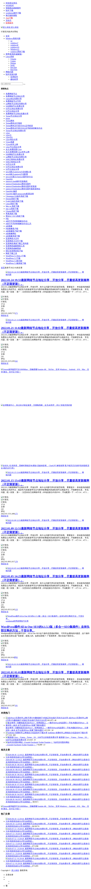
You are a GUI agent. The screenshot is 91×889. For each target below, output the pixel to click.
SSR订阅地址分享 (13, 162)
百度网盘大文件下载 (14, 241)
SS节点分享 (10, 164)
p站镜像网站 (11, 234)
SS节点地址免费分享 (14, 109)
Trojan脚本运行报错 (14, 123)
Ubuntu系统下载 (12, 211)
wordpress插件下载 (13, 13)
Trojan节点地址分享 (14, 116)
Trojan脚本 (10, 121)
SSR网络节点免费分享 (15, 106)
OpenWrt (9, 179)
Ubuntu (13, 59)
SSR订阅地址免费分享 (15, 159)
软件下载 (9, 10)
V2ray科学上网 (12, 144)
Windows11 (14, 49)
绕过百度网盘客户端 (14, 251)
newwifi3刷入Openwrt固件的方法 (19, 177)
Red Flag (13, 70)
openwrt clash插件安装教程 (16, 181)
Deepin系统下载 (12, 199)
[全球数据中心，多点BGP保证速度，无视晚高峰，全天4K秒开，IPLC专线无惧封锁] (36, 405)
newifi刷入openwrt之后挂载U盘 (18, 172)
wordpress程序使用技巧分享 (17, 621)
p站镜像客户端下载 (14, 231)
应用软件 (14, 77)
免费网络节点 (11, 94)
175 (16, 514)
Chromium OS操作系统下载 (17, 196)
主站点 (8, 20)
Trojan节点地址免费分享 (16, 131)
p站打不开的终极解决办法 (16, 221)
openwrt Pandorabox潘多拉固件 (18, 184)
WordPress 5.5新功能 (14, 261)
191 (16, 706)
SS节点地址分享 (12, 111)
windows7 (14, 43)
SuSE (12, 65)
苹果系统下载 (11, 214)
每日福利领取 (11, 15)
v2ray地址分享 (12, 139)
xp (11, 41)
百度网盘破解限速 (13, 248)
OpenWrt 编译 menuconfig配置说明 (20, 194)
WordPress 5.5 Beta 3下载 (16, 256)
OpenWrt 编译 (11, 191)
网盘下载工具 (11, 253)
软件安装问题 (11, 74)
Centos (13, 61)
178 (16, 562)
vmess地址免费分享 (14, 99)
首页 (7, 36)
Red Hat (13, 67)
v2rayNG (9, 137)
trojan (8, 118)
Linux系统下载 (12, 204)
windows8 (14, 45)
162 (16, 361)
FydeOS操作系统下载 (14, 201)
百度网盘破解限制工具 (15, 246)
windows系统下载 (17, 52)
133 (16, 609)
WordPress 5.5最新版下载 (16, 263)
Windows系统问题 (13, 38)
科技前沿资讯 (11, 3)
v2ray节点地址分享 (13, 147)
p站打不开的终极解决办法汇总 (18, 224)
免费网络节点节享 (13, 101)
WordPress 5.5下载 (13, 258)
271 (16, 313)
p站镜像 (9, 226)
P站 (7, 219)
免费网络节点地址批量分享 (17, 114)
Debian (13, 63)
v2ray (8, 133)
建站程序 (14, 79)
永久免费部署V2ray (14, 149)
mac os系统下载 (12, 209)
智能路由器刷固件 (13, 8)
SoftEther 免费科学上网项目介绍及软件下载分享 (68, 733)
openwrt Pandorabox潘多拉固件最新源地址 (23, 189)
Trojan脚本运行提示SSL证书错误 (19, 126)
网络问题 (9, 72)
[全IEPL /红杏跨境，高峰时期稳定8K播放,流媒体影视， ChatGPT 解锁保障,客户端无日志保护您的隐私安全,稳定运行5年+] (45, 468)
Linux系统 (10, 57)
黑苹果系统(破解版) (14, 54)
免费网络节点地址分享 (15, 96)
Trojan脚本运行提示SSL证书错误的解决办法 (24, 128)
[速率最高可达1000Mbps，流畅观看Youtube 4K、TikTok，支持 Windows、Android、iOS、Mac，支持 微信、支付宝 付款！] (45, 372)
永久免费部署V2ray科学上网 (17, 152)
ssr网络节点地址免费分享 (16, 104)
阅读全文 (5, 315)
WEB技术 (10, 5)
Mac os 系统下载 (12, 206)
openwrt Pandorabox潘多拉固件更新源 (21, 186)
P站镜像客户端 (12, 229)
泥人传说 (14, 27)
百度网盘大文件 (12, 238)
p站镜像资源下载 (13, 236)
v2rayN (8, 135)
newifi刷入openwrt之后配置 (17, 174)
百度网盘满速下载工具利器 (17, 243)
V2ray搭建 (10, 142)
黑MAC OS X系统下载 (15, 216)
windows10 (14, 47)
